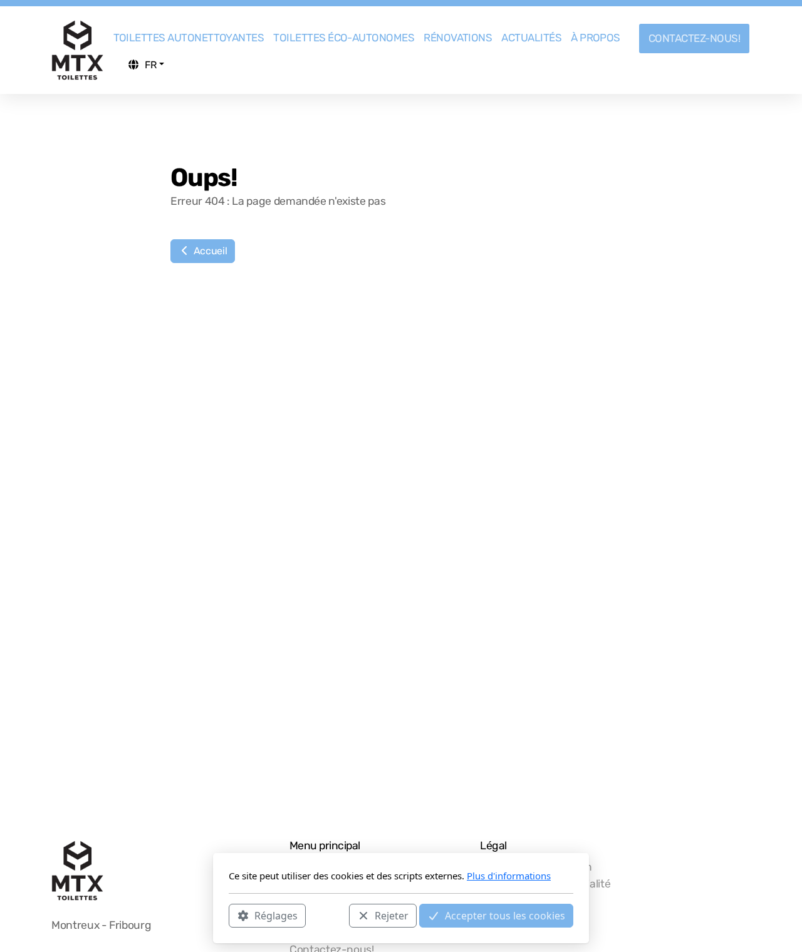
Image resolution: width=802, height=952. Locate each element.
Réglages (276, 915)
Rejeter (392, 915)
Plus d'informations (509, 875)
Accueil (209, 251)
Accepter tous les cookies (505, 915)
